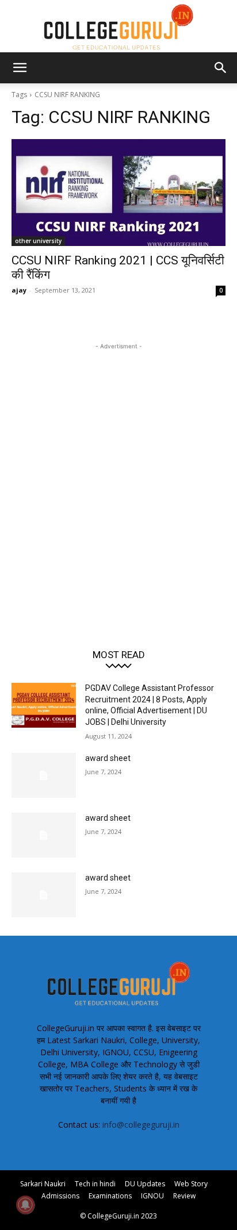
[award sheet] (44, 775)
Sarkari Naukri (43, 1184)
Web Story (191, 1184)
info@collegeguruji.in (140, 1124)
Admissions (60, 1196)
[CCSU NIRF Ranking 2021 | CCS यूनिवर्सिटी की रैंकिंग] (118, 192)
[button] (19, 67)
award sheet (108, 758)
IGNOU (152, 1196)
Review (184, 1196)
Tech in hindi (95, 1184)
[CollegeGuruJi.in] (118, 26)
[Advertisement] (118, 470)
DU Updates (145, 1184)
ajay (19, 290)
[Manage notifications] (25, 1205)
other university (38, 241)
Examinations (110, 1196)
